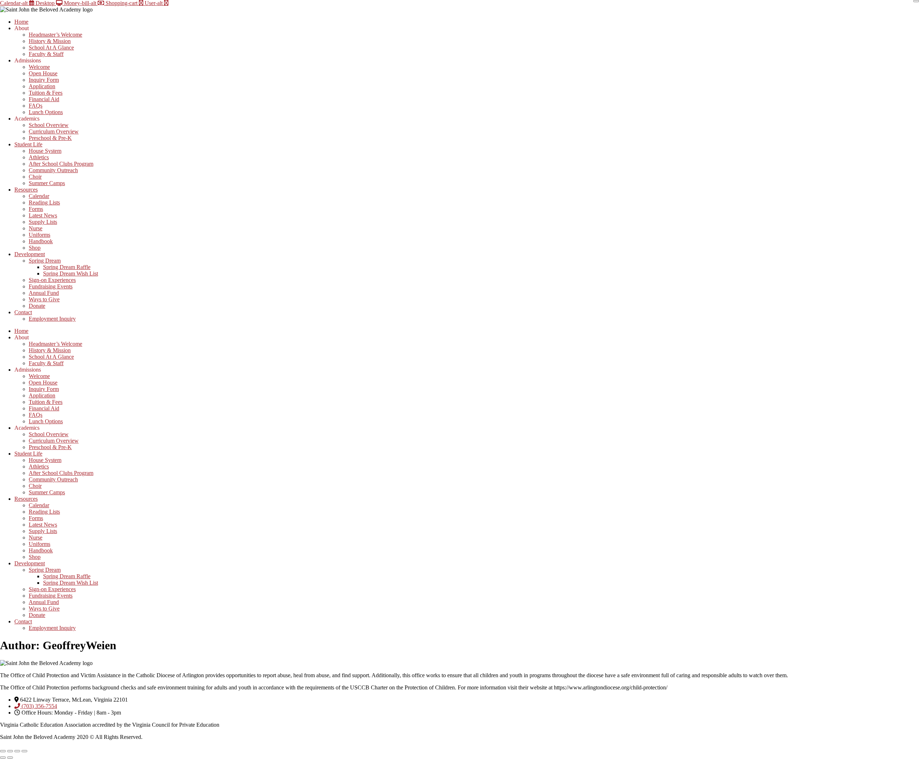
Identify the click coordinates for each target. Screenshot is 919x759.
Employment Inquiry (52, 319)
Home (21, 22)
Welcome (39, 67)
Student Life (28, 144)
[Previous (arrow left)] (3, 757)
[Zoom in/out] (3, 751)
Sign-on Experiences (52, 280)
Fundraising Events (51, 286)
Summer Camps (47, 183)
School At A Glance (51, 47)
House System (45, 151)
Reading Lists (44, 202)
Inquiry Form (44, 80)
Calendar (39, 196)
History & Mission (50, 41)
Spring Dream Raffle (66, 267)
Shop (35, 248)
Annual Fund (44, 293)
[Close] (916, 1)
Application (42, 86)
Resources (26, 190)
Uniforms (39, 235)
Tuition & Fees (45, 93)
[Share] (17, 751)
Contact (23, 312)
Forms (36, 209)
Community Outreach (53, 170)
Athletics (39, 157)
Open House (43, 73)
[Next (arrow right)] (10, 757)
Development (29, 254)
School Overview (49, 125)
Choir (35, 177)
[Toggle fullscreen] (10, 751)
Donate (37, 306)
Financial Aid (44, 99)
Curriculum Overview (54, 131)
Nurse (35, 228)
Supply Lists (43, 222)
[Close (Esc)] (24, 751)
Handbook (41, 241)
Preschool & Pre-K (50, 138)
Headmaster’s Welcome (55, 35)
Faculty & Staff (46, 54)
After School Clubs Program (61, 164)
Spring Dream (45, 261)
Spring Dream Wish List (70, 273)
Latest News (43, 215)
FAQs (35, 106)
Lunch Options (46, 112)
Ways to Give (44, 299)
